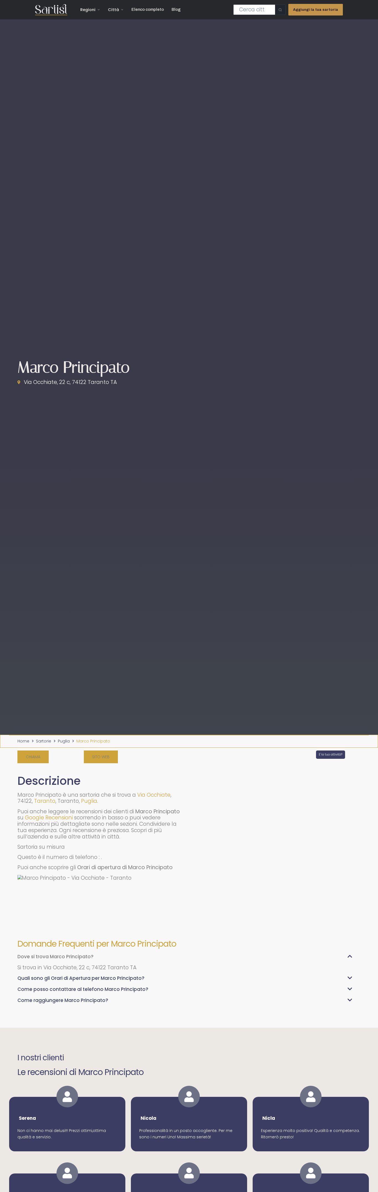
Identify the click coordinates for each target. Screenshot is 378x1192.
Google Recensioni (49, 817)
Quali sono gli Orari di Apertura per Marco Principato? (80, 978)
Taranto (44, 801)
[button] (33, 756)
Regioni (87, 9)
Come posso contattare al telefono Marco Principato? (82, 989)
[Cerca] (280, 10)
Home (23, 741)
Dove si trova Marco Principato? (55, 956)
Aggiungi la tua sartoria (315, 9)
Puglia (64, 741)
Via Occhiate (153, 795)
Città (113, 9)
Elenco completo (147, 9)
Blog (176, 9)
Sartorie (43, 741)
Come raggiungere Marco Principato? (62, 1000)
